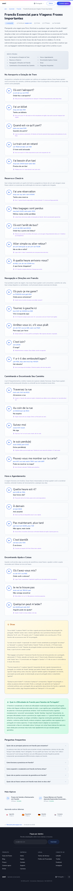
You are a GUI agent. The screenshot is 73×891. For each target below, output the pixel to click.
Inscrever (54, 842)
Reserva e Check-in (14, 60)
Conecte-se (60, 852)
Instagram (59, 865)
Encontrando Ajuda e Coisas (47, 60)
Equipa (22, 859)
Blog (3, 859)
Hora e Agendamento (45, 57)
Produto (5, 852)
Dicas (40, 63)
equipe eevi (28, 23)
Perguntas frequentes (45, 65)
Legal (40, 852)
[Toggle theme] (69, 876)
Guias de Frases (7, 856)
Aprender (11, 9)
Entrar (51, 3)
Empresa (23, 852)
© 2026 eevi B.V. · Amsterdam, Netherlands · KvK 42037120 (36, 881)
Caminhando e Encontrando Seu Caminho (21, 65)
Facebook (59, 862)
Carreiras (23, 869)
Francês (19, 9)
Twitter (58, 859)
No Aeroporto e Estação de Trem (18, 57)
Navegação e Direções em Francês (18, 63)
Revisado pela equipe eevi (14, 825)
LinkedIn (58, 856)
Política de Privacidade (45, 859)
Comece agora (63, 3)
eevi (6, 9)
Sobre (22, 856)
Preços (4, 862)
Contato (22, 862)
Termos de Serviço (43, 856)
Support (22, 865)
